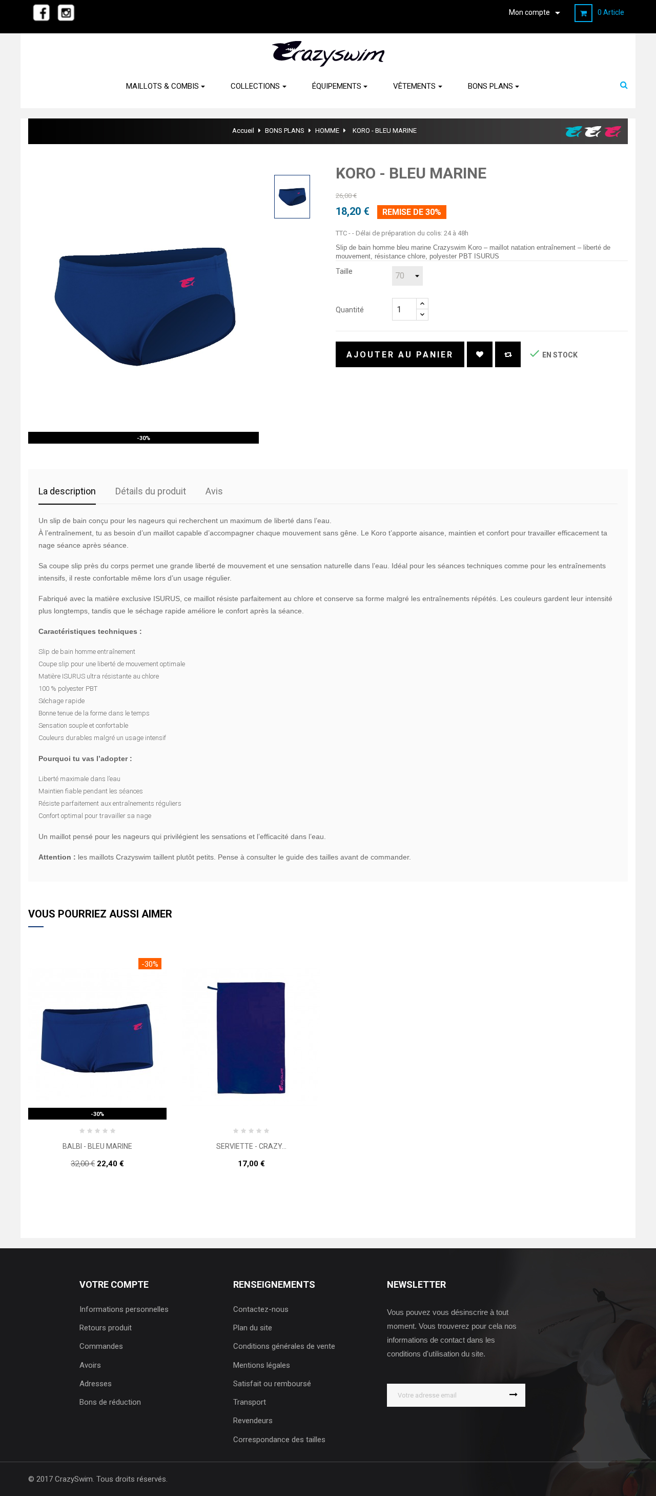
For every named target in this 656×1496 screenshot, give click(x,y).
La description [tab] (67, 491)
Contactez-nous (261, 1309)
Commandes (101, 1346)
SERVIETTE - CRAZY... (251, 1146)
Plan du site (252, 1327)
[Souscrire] (514, 1395)
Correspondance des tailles (279, 1439)
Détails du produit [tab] (150, 491)
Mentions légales (261, 1365)
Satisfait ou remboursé (272, 1383)
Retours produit (105, 1327)
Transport (249, 1402)
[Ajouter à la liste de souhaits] (480, 354)
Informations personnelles (124, 1309)
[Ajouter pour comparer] (508, 354)
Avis (214, 491)
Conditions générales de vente (284, 1346)
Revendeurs (253, 1420)
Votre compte (114, 1284)
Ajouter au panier (400, 355)
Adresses (95, 1383)
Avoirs (90, 1365)
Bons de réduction (110, 1402)
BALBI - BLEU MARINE (97, 1146)
